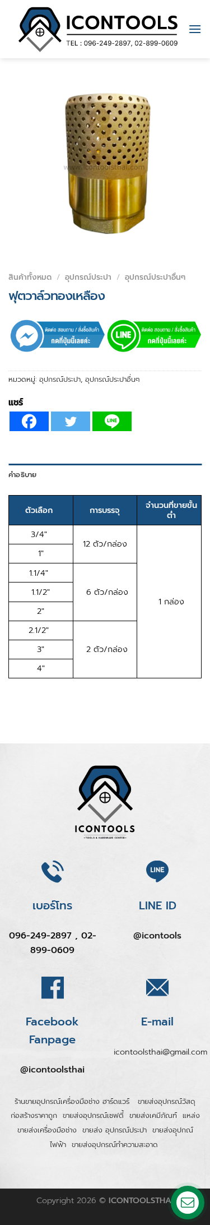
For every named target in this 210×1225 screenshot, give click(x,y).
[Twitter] (70, 421)
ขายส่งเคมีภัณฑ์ (153, 1115)
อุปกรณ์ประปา (88, 277)
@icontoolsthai (52, 1069)
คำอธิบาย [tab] (22, 474)
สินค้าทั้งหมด (30, 277)
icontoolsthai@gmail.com (160, 1052)
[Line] (112, 421)
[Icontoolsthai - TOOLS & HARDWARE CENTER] (98, 28)
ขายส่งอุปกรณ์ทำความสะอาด (115, 1144)
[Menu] (195, 29)
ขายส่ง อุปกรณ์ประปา (114, 1130)
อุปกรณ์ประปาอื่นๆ (155, 277)
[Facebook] (29, 421)
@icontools (157, 935)
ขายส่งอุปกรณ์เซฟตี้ (93, 1115)
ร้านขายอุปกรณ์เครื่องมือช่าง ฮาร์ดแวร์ (73, 1101)
